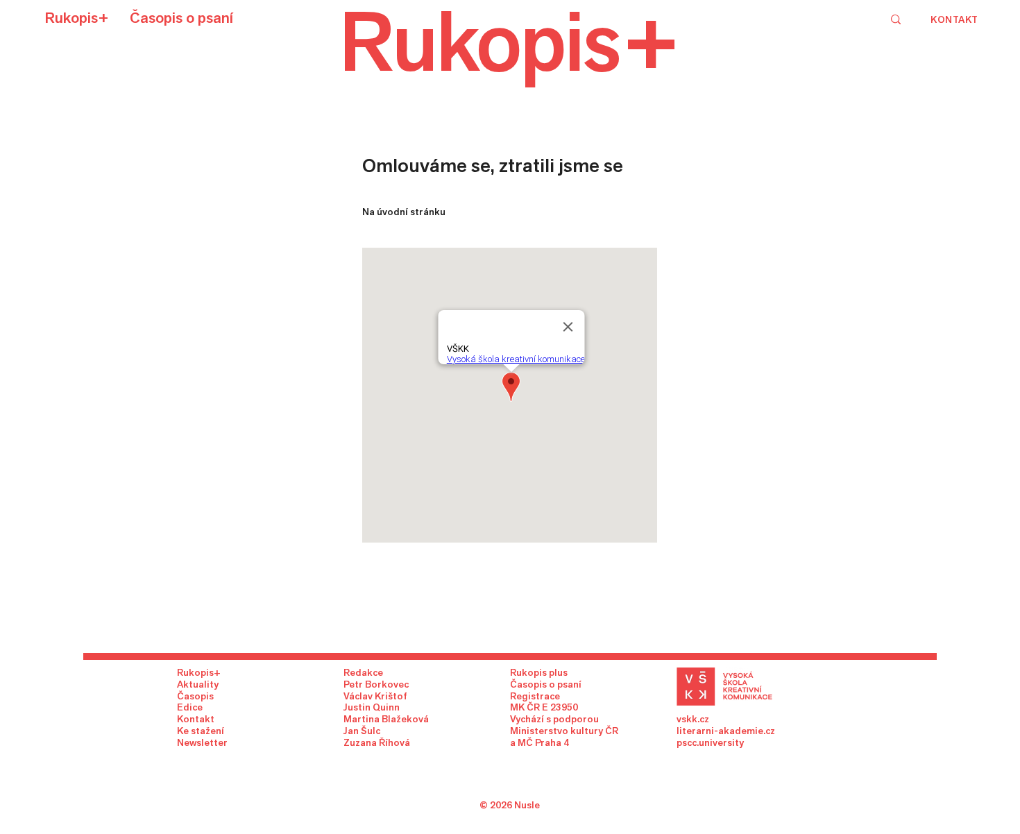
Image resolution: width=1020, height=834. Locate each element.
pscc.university (710, 742)
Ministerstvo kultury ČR (564, 730)
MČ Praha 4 (543, 742)
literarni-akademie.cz (726, 730)
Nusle (527, 805)
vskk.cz (693, 719)
